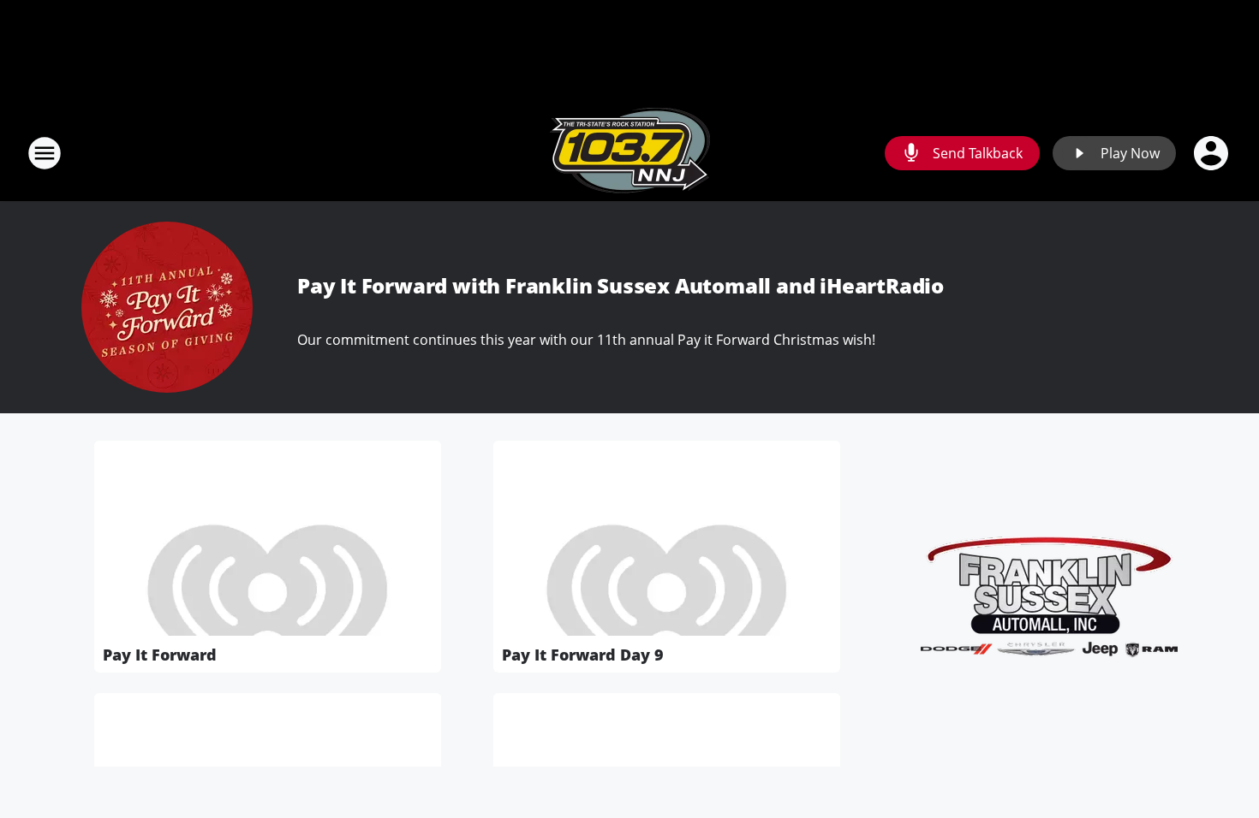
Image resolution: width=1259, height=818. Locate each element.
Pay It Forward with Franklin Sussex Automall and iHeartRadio (620, 285)
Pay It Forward (160, 654)
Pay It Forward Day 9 (583, 654)
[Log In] (1213, 153)
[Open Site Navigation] (44, 153)
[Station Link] (630, 153)
